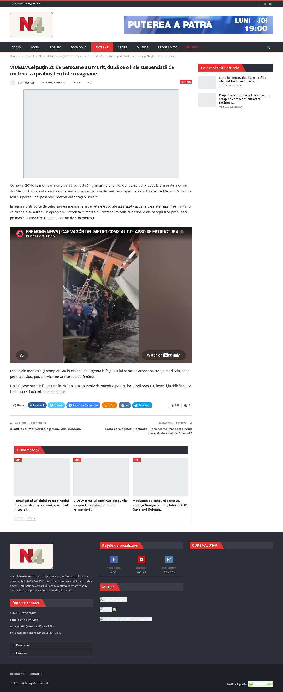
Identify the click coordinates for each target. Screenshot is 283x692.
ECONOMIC (78, 47)
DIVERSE (142, 47)
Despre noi (22, 645)
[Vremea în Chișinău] (113, 600)
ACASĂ (16, 47)
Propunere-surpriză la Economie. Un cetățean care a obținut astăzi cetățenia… (244, 99)
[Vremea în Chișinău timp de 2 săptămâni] (126, 619)
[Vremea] (108, 609)
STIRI (18, 459)
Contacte (21, 653)
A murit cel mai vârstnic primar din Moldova (45, 429)
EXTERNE (102, 47)
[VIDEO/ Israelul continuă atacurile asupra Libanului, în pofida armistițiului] (101, 477)
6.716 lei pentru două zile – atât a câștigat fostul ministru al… (242, 79)
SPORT (122, 47)
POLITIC (55, 47)
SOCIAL (35, 47)
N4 (229, 684)
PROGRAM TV (167, 47)
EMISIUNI (192, 47)
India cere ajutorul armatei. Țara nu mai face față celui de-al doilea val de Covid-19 (148, 431)
